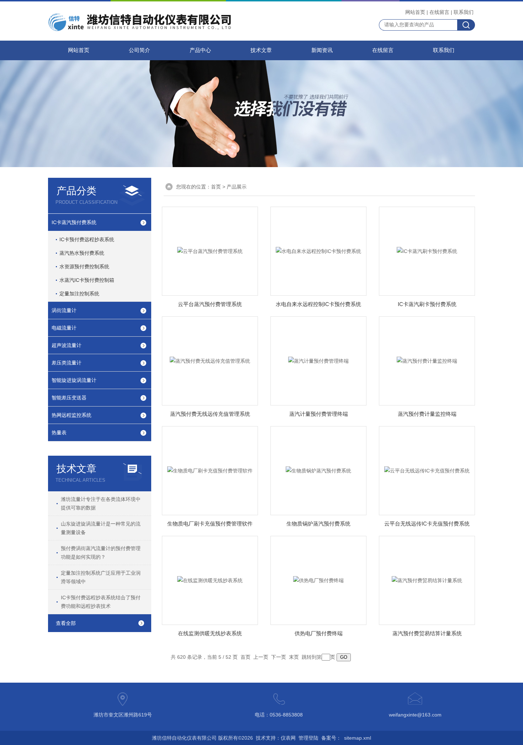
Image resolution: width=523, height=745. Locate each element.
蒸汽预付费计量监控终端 (427, 414)
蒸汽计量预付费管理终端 (318, 414)
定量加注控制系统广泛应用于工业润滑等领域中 (101, 577)
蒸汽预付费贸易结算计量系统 (427, 633)
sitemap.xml (357, 738)
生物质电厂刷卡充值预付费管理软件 (210, 524)
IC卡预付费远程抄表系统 (86, 239)
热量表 (59, 432)
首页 (216, 187)
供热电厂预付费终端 (319, 633)
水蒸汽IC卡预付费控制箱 (86, 280)
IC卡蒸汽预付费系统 (74, 222)
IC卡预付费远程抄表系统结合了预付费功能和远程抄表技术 (101, 602)
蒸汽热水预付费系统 (81, 253)
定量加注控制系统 (79, 293)
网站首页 (415, 12)
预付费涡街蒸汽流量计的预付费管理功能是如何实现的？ (101, 552)
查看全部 (66, 623)
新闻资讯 (322, 50)
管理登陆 (308, 738)
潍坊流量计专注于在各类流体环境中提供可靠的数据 (101, 503)
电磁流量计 (64, 328)
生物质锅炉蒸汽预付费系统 (318, 524)
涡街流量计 (64, 310)
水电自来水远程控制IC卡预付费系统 (318, 304)
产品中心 (200, 50)
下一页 (278, 657)
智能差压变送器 (69, 397)
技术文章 (261, 50)
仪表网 (288, 738)
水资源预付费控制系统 (84, 266)
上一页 (260, 657)
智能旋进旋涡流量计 (74, 380)
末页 (294, 657)
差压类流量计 (66, 363)
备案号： (331, 738)
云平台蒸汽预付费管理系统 (210, 304)
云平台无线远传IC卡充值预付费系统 (427, 524)
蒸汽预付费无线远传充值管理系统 (210, 414)
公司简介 (139, 50)
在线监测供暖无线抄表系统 (210, 633)
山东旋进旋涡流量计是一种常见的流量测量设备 (101, 528)
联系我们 (464, 12)
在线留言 (439, 12)
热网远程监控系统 (71, 415)
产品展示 (237, 187)
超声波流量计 (66, 345)
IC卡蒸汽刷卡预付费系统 (427, 304)
